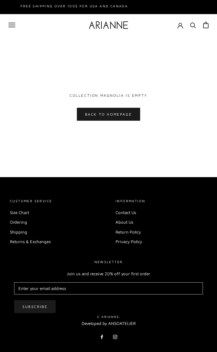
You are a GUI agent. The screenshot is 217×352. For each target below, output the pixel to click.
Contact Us (126, 212)
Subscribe (34, 306)
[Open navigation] (11, 25)
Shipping (18, 232)
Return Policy (128, 232)
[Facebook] (102, 336)
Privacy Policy (129, 241)
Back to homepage (108, 114)
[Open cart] (206, 25)
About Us (124, 222)
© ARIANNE (108, 316)
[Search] (193, 25)
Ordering (18, 222)
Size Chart (19, 212)
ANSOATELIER (122, 323)
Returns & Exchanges (30, 241)
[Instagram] (115, 336)
